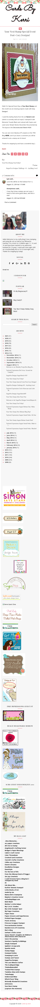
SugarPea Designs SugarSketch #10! (16, 375)
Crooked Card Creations (13, 858)
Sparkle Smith (10, 948)
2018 (7, 343)
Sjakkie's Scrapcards (12, 946)
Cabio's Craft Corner (12, 853)
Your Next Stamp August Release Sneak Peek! (19, 420)
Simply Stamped (11, 944)
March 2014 (11, 443)
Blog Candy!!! (17, 300)
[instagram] (25, 263)
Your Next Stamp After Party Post (16, 397)
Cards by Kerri (20, 14)
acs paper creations (12, 843)
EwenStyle (8, 869)
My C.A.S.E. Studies (12, 906)
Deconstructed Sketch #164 (22, 127)
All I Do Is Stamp (11, 846)
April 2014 (10, 440)
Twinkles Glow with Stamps (15, 972)
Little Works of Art (12, 890)
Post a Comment (10, 202)
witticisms (9, 984)
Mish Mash (9, 902)
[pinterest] (29, 263)
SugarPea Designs (11, 960)
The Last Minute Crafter (14, 962)
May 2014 (10, 438)
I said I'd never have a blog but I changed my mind (17, 879)
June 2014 (10, 435)
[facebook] (9, 263)
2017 (7, 346)
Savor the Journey (11, 939)
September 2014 (13, 362)
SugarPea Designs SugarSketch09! (16, 393)
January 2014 (11, 448)
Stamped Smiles (11, 953)
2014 (7, 353)
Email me (6, 270)
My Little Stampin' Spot (13, 909)
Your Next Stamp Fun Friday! (15, 379)
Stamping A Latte (11, 955)
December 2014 (12, 355)
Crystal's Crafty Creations (14, 860)
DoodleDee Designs (12, 867)
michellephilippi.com (12, 899)
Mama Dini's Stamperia (13, 895)
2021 (7, 336)
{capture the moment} (13, 989)
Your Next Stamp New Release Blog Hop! (18, 412)
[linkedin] (21, 263)
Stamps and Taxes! (12, 958)
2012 (7, 452)
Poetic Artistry (10, 921)
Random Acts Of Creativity (15, 928)
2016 (7, 348)
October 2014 (12, 360)
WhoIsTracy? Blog (11, 979)
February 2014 (12, 445)
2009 (7, 460)
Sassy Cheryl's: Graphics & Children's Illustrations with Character (18, 935)
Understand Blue (11, 977)
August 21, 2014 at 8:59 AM (16, 198)
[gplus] (17, 263)
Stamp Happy (10, 951)
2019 (7, 341)
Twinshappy (9, 974)
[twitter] (13, 263)
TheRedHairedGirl (11, 967)
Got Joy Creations (11, 876)
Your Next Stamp (28, 106)
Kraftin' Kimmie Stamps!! (14, 888)
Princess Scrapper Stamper (15, 923)
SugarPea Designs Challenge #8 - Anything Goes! (20, 385)
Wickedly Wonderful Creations (16, 981)
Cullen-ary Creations (12, 862)
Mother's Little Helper (13, 904)
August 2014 (11, 365)
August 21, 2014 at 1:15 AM (16, 184)
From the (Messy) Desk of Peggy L (17, 874)
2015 (7, 351)
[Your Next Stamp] (3, 280)
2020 (7, 338)
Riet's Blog (9, 930)
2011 (7, 455)
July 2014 (10, 433)
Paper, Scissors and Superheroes (17, 916)
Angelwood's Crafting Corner (15, 848)
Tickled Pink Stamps (12, 970)
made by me (9, 892)
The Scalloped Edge (12, 965)
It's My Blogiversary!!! (20, 291)
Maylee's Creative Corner (14, 897)
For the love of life (11, 872)
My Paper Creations (12, 911)
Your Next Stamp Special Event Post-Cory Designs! (21, 382)
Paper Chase (9, 914)
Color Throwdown (11, 855)
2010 (7, 457)
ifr (6, 883)
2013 (7, 450)
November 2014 (12, 358)
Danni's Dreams (10, 865)
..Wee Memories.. (11, 841)
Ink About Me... (10, 885)
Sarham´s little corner (13, 932)
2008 (7, 462)
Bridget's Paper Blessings (14, 850)
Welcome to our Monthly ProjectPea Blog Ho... (20, 367)
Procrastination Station (13, 925)
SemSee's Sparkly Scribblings (15, 941)
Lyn (8, 179)
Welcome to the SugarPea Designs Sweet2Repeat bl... (21, 400)
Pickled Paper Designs (13, 918)
